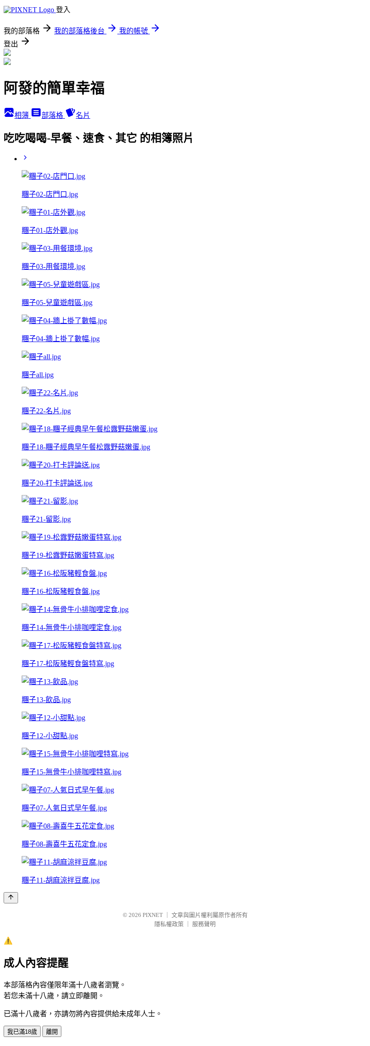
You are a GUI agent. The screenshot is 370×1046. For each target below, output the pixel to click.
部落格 (53, 115)
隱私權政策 (169, 924)
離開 (52, 1031)
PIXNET (153, 915)
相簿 (22, 115)
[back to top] (11, 897)
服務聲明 (204, 924)
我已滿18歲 (22, 1031)
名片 (83, 115)
